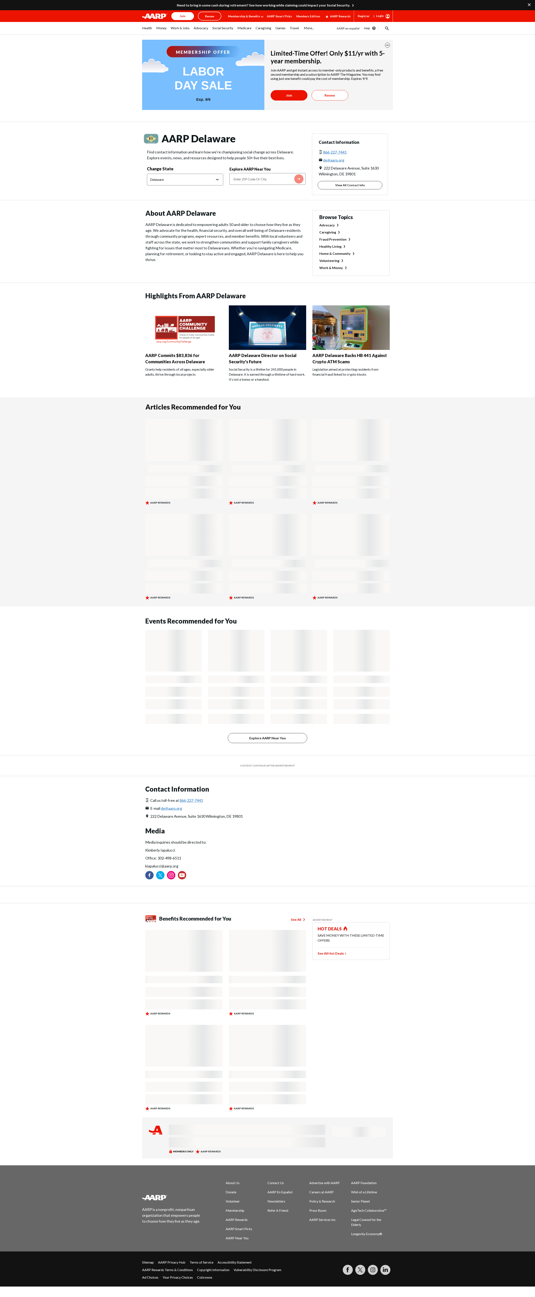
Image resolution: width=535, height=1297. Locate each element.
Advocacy (327, 225)
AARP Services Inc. (322, 1220)
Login (380, 16)
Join (289, 95)
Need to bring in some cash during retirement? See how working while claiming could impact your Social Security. (263, 5)
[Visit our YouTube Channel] (182, 875)
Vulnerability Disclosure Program (257, 1270)
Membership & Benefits (244, 16)
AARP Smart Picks (279, 16)
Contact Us (276, 1183)
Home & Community (335, 253)
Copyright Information (213, 1270)
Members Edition (308, 16)
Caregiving (327, 232)
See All (296, 919)
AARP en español (348, 28)
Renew (330, 95)
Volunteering (329, 261)
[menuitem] (147, 30)
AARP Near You (237, 1238)
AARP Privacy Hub (171, 1262)
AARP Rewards (340, 16)
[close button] (387, 45)
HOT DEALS (330, 928)
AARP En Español (280, 1192)
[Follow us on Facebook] (149, 875)
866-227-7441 (334, 152)
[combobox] (267, 179)
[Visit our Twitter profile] (160, 875)
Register (364, 16)
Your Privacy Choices (178, 1277)
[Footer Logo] (171, 1197)
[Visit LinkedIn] (385, 1270)
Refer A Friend (278, 1210)
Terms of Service (201, 1262)
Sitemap (148, 1262)
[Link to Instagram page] (171, 875)
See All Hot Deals (331, 953)
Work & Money (331, 268)
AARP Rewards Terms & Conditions (167, 1270)
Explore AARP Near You (250, 169)
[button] (386, 28)
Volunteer (233, 1201)
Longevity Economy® (366, 1234)
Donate (231, 1192)
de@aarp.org (333, 160)
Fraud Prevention (332, 239)
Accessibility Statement (235, 1262)
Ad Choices (150, 1277)
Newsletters (276, 1201)
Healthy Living (330, 246)
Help (367, 28)
